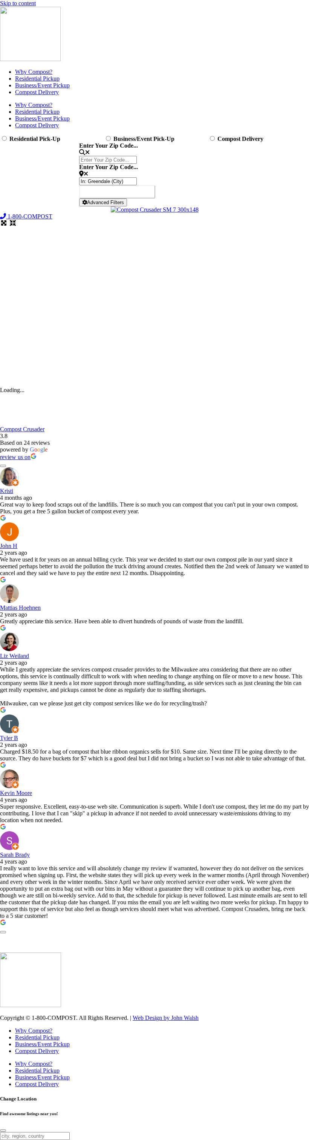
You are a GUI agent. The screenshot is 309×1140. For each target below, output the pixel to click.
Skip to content (18, 3)
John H (8, 546)
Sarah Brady (15, 855)
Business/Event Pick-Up (143, 139)
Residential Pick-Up (34, 139)
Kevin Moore (16, 793)
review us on (15, 457)
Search (117, 192)
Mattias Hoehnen (20, 607)
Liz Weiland (14, 656)
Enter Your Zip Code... (108, 145)
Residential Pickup (37, 78)
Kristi (6, 491)
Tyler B (9, 738)
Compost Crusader (22, 429)
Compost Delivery (37, 92)
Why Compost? (33, 72)
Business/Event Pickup (42, 85)
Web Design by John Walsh (166, 1018)
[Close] (3, 1130)
